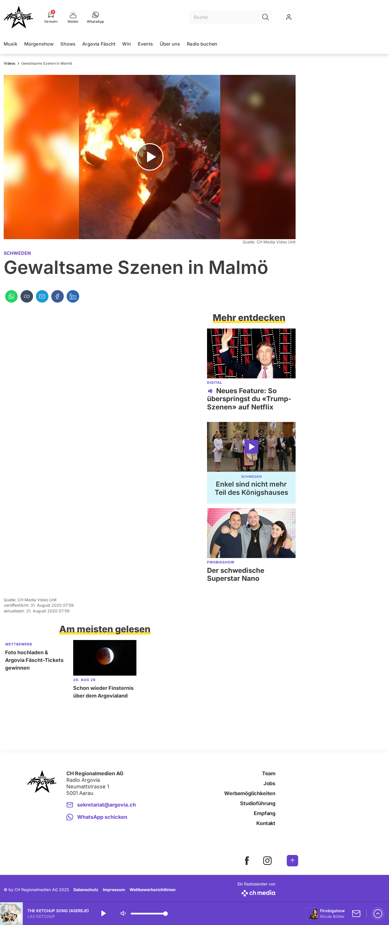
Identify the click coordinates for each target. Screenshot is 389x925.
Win (126, 44)
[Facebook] (57, 296)
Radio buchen (202, 44)
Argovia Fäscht (98, 44)
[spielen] (103, 913)
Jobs (269, 783)
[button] (95, 17)
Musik (10, 44)
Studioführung (257, 803)
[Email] (42, 296)
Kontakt (265, 823)
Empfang (264, 813)
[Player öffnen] (378, 913)
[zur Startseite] (18, 17)
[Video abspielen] (150, 157)
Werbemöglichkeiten (249, 793)
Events (145, 44)
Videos (10, 63)
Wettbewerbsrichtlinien (153, 889)
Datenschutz (85, 889)
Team (268, 773)
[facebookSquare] (247, 860)
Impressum (114, 889)
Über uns (170, 44)
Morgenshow (39, 44)
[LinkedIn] (73, 296)
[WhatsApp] (11, 296)
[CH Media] (256, 892)
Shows (67, 44)
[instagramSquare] (267, 860)
